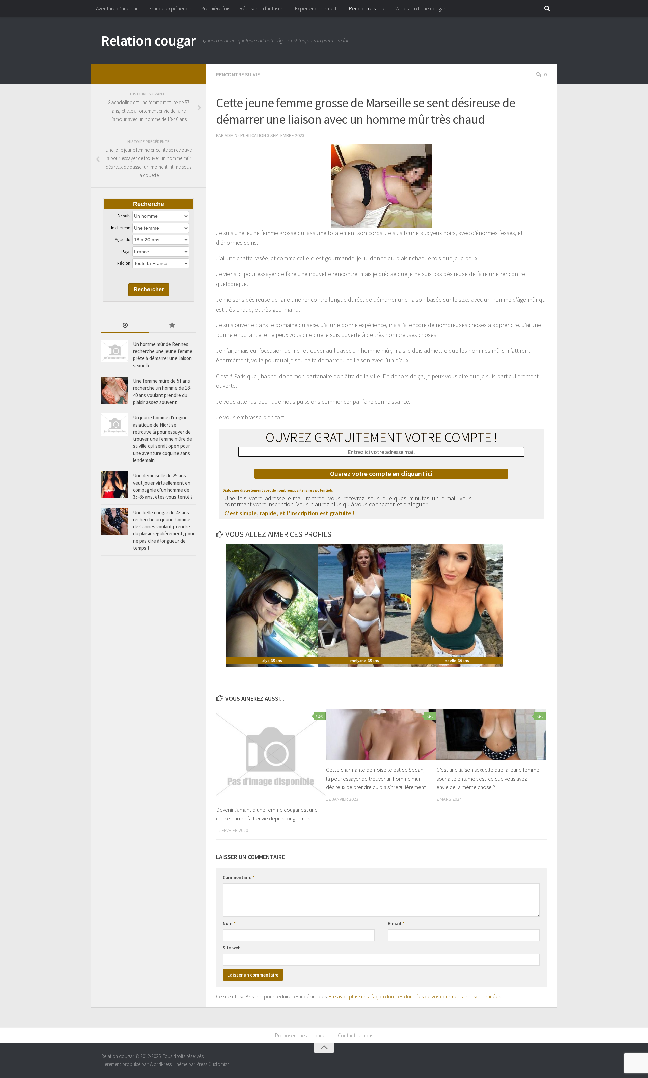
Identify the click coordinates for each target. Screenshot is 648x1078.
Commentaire (238, 877)
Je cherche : (121, 228)
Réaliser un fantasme (263, 8)
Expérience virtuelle (317, 8)
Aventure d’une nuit (117, 8)
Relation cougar (148, 40)
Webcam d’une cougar (420, 8)
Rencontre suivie (367, 8)
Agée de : (123, 239)
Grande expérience (169, 8)
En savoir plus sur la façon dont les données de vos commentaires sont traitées (415, 996)
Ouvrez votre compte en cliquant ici (381, 473)
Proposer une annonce (300, 1035)
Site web (232, 947)
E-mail (396, 923)
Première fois (215, 8)
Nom (229, 923)
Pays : (126, 251)
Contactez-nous (355, 1035)
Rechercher (149, 289)
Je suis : (124, 216)
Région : (124, 263)
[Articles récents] (124, 326)
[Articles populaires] (172, 326)
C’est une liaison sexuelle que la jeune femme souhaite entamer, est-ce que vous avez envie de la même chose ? (487, 778)
